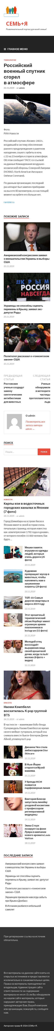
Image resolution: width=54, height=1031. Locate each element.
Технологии (10, 60)
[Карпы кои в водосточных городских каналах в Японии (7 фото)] (27, 496)
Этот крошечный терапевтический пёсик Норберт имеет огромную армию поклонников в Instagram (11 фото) (37, 622)
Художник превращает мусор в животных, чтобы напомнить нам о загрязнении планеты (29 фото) (37, 578)
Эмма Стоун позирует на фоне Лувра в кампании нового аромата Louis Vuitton (37, 831)
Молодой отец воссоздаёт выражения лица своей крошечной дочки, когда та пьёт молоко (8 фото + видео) (36, 651)
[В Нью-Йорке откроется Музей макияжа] (13, 774)
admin (22, 88)
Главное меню (18, 49)
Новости (8, 499)
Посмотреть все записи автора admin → (35, 425)
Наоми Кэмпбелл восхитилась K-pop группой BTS (25, 711)
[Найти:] (27, 451)
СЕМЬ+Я (17, 23)
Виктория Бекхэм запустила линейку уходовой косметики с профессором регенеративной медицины (37, 806)
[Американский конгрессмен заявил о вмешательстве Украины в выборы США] (27, 251)
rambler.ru (9, 202)
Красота (8, 703)
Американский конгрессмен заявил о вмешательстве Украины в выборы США (27, 258)
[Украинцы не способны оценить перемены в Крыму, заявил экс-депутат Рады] (27, 302)
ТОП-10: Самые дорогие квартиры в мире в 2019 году (37, 600)
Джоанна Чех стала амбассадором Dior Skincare (36, 750)
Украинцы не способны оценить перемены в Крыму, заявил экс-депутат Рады (23, 309)
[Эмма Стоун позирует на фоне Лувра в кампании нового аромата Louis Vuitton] (13, 836)
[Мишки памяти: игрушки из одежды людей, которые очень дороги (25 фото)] (13, 557)
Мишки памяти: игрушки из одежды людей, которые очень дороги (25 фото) (36, 553)
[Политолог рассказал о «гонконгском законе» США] (27, 352)
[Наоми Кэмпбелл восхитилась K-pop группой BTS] (27, 700)
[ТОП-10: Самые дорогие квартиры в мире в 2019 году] (13, 608)
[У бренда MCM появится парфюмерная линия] (13, 792)
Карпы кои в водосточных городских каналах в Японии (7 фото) (26, 507)
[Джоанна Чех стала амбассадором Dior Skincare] (13, 757)
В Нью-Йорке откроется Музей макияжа (35, 767)
